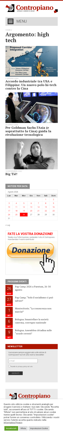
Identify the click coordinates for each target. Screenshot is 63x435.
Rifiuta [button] (23, 428)
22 (46, 211)
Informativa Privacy (13, 422)
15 (46, 207)
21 (38, 211)
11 (16, 207)
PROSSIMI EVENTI (17, 281)
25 (16, 214)
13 (31, 207)
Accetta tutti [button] (11, 428)
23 (53, 211)
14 (38, 207)
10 (9, 207)
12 (24, 207)
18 (16, 211)
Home (8, 30)
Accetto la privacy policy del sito (22, 366)
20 (31, 211)
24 (9, 214)
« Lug (7, 225)
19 (24, 211)
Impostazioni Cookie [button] (39, 428)
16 (53, 207)
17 (9, 211)
